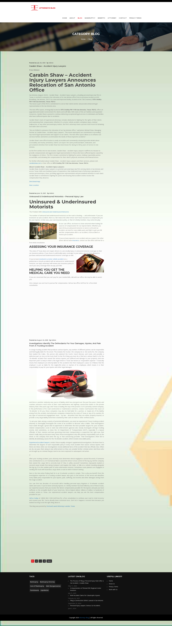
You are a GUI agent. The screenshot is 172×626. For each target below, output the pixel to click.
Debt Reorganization (53, 586)
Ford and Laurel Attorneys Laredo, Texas (61, 506)
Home (64, 18)
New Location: (34, 185)
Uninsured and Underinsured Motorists (55, 212)
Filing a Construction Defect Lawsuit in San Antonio (86, 600)
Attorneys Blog (84, 618)
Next (49, 561)
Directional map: (34, 181)
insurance (75, 240)
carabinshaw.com (35, 163)
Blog (80, 18)
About (72, 18)
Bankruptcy (90, 18)
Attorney (112, 18)
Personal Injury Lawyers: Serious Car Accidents (85, 605)
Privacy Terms (135, 18)
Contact (123, 18)
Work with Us (113, 589)
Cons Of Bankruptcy (37, 586)
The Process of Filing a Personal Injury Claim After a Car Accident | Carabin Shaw (87, 582)
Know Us (112, 584)
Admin (51, 63)
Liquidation (45, 590)
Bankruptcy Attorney (47, 582)
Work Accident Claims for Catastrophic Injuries (85, 595)
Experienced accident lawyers (39, 442)
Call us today (33, 498)
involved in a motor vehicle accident (51, 259)
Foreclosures (34, 590)
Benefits (101, 18)
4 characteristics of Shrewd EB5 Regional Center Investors (85, 589)
